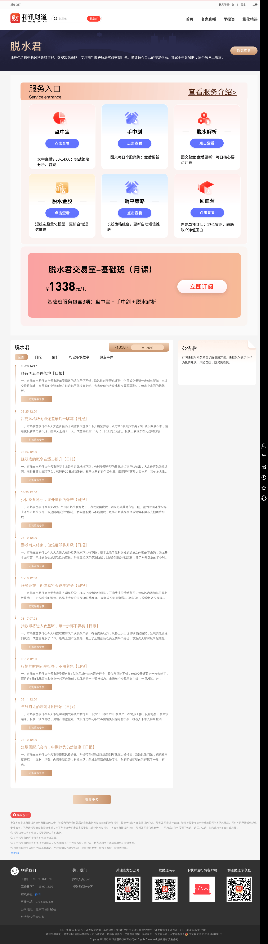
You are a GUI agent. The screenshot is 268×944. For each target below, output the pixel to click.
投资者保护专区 (82, 886)
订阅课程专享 (36, 399)
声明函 (14, 853)
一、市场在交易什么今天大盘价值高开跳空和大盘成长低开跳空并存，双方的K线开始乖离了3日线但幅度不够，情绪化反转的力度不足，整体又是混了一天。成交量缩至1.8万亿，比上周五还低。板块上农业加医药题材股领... (94, 428)
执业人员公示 (81, 879)
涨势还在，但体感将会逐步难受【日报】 (55, 585)
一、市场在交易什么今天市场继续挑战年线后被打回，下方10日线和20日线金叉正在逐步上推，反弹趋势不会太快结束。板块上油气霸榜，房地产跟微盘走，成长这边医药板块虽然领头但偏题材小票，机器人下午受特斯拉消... (94, 716)
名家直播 (208, 19)
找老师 (94, 18)
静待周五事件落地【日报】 (43, 373)
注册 (255, 4)
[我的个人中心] (264, 446)
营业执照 (147, 930)
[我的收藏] (264, 488)
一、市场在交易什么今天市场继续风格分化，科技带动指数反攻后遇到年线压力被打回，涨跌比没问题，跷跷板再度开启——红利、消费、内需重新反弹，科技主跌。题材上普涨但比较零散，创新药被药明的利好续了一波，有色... (94, 759)
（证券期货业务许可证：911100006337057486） (180, 930)
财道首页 (15, 4)
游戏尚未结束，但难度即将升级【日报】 (55, 544)
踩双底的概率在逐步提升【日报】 (49, 459)
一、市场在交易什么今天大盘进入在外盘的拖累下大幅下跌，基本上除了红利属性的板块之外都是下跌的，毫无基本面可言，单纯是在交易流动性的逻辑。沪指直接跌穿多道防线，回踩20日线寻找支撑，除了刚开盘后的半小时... (94, 554)
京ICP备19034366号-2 (72, 930)
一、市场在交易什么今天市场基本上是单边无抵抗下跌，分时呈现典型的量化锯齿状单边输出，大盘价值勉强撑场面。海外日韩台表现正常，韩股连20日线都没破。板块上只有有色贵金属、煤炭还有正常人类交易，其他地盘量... (94, 468)
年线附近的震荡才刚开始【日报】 (49, 706)
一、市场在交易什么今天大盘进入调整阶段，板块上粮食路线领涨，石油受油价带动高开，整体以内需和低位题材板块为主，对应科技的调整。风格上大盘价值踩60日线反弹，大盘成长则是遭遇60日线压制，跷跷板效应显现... (94, 595)
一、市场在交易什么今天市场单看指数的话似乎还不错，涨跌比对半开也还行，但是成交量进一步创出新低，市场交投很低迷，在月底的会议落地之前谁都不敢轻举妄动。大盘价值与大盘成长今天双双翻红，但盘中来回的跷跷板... (94, 385)
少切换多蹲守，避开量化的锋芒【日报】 (55, 499)
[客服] (264, 498)
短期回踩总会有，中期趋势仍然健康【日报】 (58, 746)
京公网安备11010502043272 (205, 934)
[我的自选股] (264, 467)
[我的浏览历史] (264, 477)
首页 (189, 19)
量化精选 (250, 19)
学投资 (229, 19)
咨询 (38, 894)
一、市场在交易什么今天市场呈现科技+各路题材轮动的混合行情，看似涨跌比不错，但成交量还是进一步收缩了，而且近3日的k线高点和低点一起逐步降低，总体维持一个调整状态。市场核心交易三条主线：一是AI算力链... (95, 676)
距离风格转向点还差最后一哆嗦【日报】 (55, 418)
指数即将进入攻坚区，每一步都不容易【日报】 (60, 625)
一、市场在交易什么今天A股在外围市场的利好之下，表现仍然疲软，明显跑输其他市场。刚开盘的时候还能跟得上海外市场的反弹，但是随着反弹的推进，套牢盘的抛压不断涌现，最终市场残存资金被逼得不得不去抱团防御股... (93, 512)
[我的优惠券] (264, 456)
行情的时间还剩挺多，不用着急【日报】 (55, 666)
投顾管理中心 (226, 4)
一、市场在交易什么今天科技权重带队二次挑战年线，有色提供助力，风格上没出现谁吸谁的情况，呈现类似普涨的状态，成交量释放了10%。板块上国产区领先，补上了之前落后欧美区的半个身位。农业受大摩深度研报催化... (94, 635)
